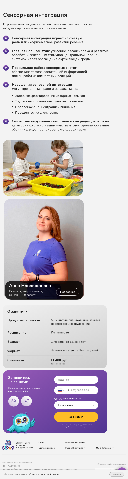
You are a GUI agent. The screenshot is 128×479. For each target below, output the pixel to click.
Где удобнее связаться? (67, 398)
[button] (67, 292)
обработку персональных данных (77, 427)
